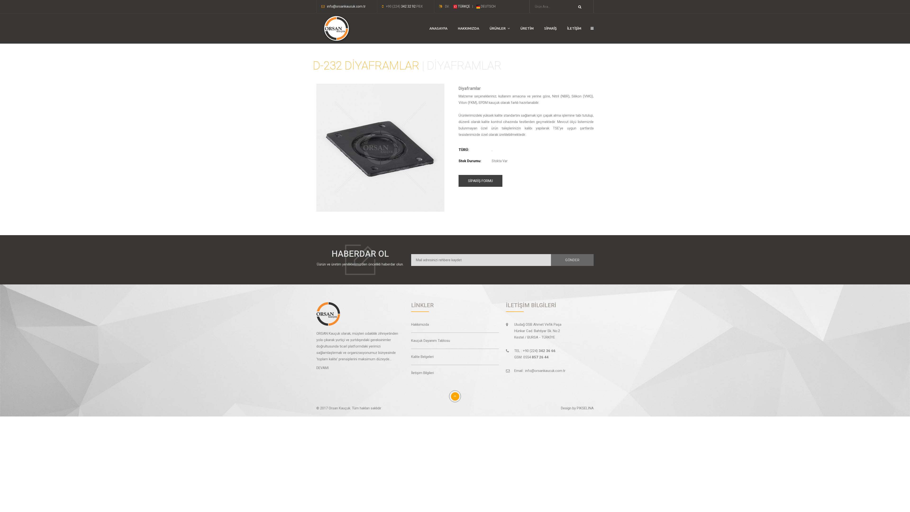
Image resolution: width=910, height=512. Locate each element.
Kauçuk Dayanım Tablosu (430, 340)
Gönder (572, 260)
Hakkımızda (420, 324)
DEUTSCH (488, 6)
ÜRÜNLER (499, 28)
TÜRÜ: (464, 150)
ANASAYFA (438, 28)
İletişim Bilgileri (422, 373)
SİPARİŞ (550, 28)
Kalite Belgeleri (422, 357)
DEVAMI (322, 368)
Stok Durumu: (470, 161)
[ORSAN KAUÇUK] (335, 29)
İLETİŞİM (574, 28)
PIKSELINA (585, 408)
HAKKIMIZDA (468, 28)
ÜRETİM (527, 28)
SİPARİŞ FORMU (480, 181)
